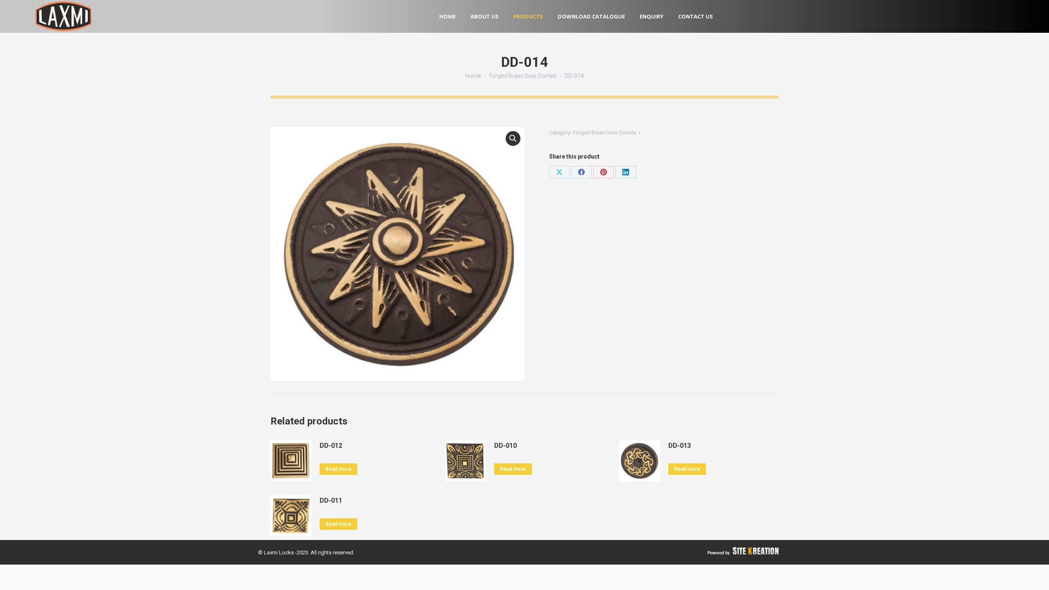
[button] (513, 138)
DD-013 (679, 445)
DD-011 (331, 500)
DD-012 (331, 445)
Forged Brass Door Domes (604, 132)
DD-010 (505, 445)
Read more (338, 469)
